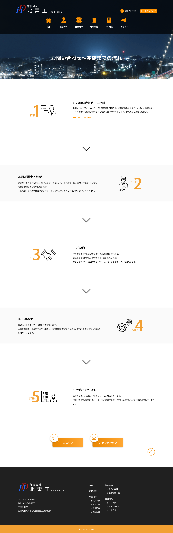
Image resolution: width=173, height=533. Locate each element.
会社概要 (112, 502)
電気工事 (96, 504)
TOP (49, 27)
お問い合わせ (114, 506)
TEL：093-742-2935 (82, 117)
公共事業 (96, 500)
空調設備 (96, 512)
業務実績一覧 (114, 493)
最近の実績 (113, 489)
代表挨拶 (64, 27)
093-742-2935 (29, 499)
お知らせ (124, 27)
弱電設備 (96, 508)
